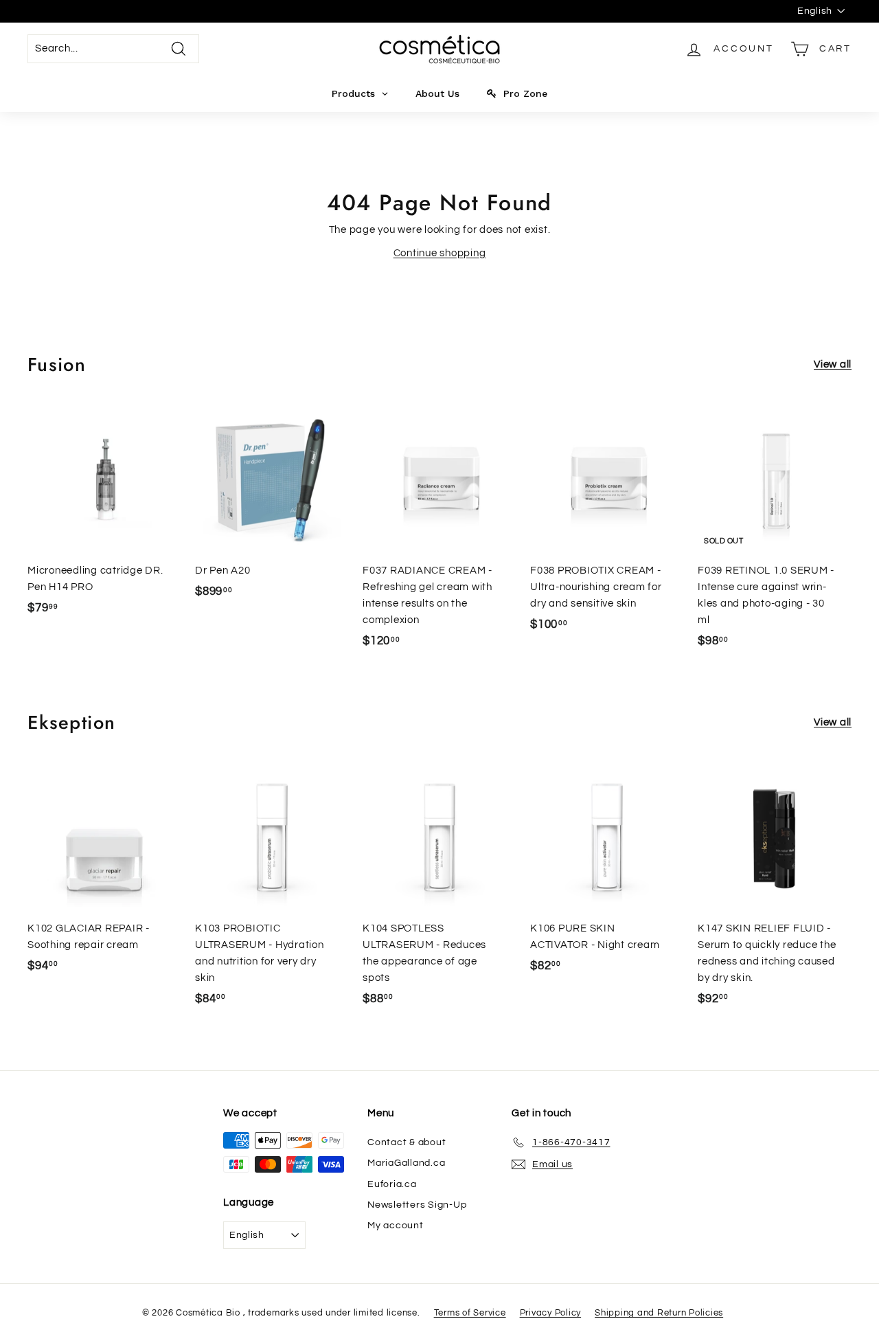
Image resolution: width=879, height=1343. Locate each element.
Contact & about (406, 1142)
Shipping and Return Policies (659, 1313)
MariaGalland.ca (406, 1163)
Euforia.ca (392, 1184)
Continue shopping (439, 253)
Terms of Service (470, 1313)
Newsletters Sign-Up (416, 1205)
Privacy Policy (551, 1313)
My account (395, 1225)
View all (833, 364)
